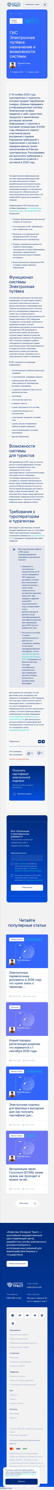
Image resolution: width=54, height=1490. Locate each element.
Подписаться (27, 888)
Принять (21, 1482)
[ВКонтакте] (39, 741)
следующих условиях (33, 880)
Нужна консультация (17, 1264)
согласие (22, 864)
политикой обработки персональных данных (28, 870)
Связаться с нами (32, 5)
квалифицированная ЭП (19, 730)
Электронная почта (18, 853)
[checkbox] (12, 864)
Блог (11, 14)
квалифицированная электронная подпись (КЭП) (31, 657)
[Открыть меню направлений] (44, 4)
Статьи (20, 14)
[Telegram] (43, 741)
